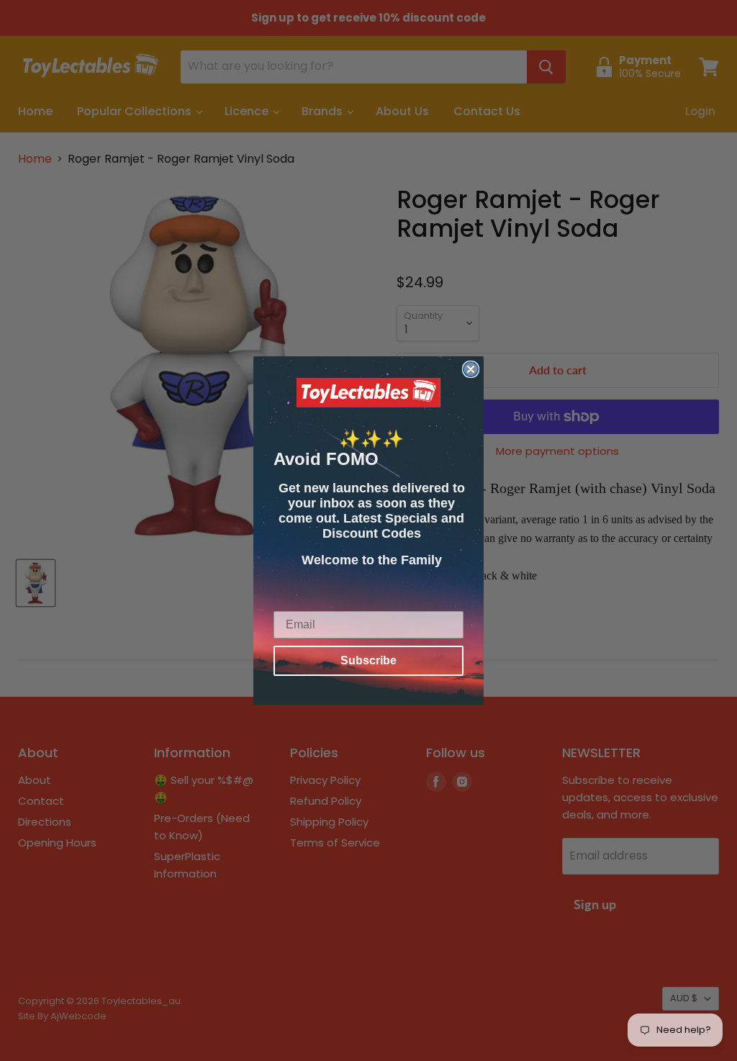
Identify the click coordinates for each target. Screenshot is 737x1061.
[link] (368, 393)
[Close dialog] (471, 369)
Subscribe (368, 660)
